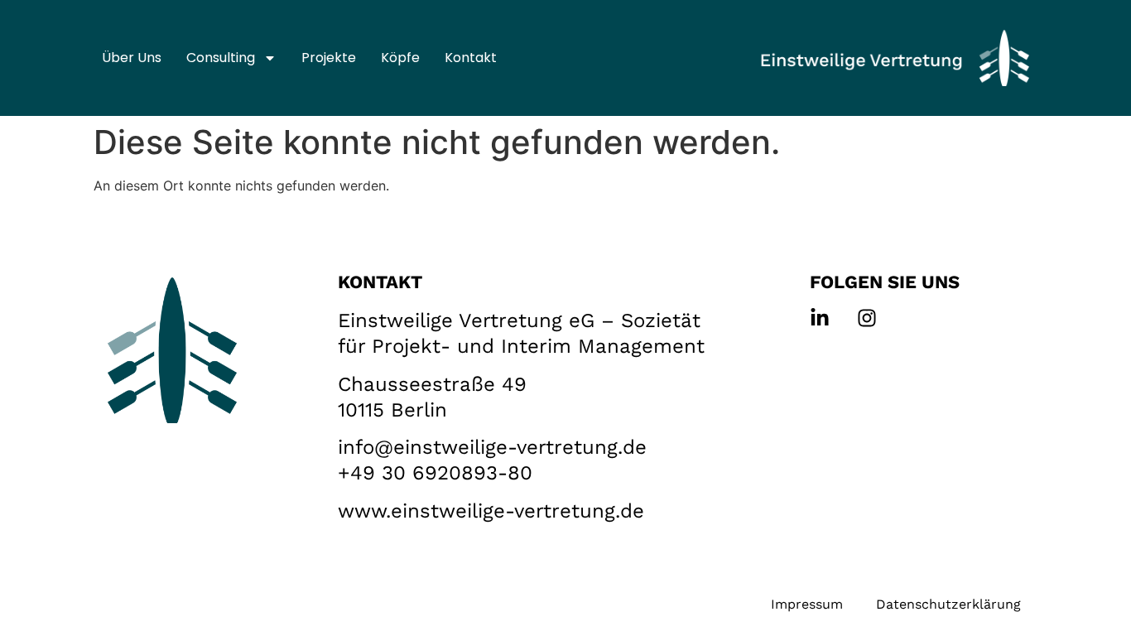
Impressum (807, 604)
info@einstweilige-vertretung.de (492, 447)
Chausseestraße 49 (432, 384)
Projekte (328, 57)
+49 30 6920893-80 (435, 472)
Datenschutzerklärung (948, 604)
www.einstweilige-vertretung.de (491, 511)
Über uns (131, 57)
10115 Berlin (392, 410)
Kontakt (471, 57)
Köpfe (400, 57)
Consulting (220, 57)
